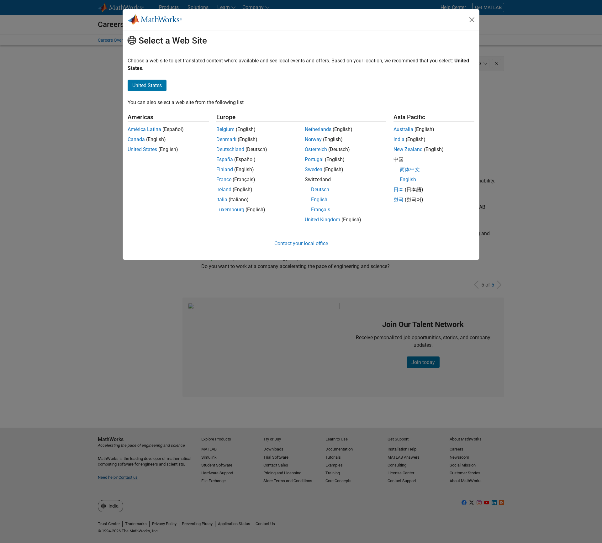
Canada (136, 139)
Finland (224, 169)
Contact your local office (301, 243)
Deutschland (230, 149)
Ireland (223, 189)
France (223, 179)
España (224, 159)
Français (320, 210)
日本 (398, 189)
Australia (403, 129)
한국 (398, 200)
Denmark (226, 139)
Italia (221, 200)
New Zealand (408, 149)
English (319, 200)
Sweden (313, 169)
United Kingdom (322, 220)
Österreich (316, 149)
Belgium (225, 129)
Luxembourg (230, 210)
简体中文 (410, 169)
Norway (313, 139)
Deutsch (320, 189)
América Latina (144, 129)
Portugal (314, 159)
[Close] (472, 20)
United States (142, 149)
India (398, 139)
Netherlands (318, 129)
